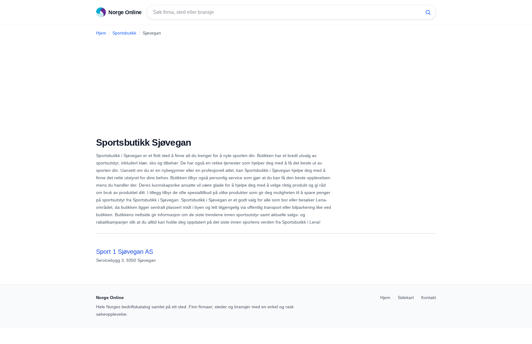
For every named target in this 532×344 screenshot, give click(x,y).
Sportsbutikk (124, 32)
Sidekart (406, 297)
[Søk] (427, 12)
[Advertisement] (266, 84)
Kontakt (428, 297)
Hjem (101, 32)
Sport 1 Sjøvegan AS (124, 251)
